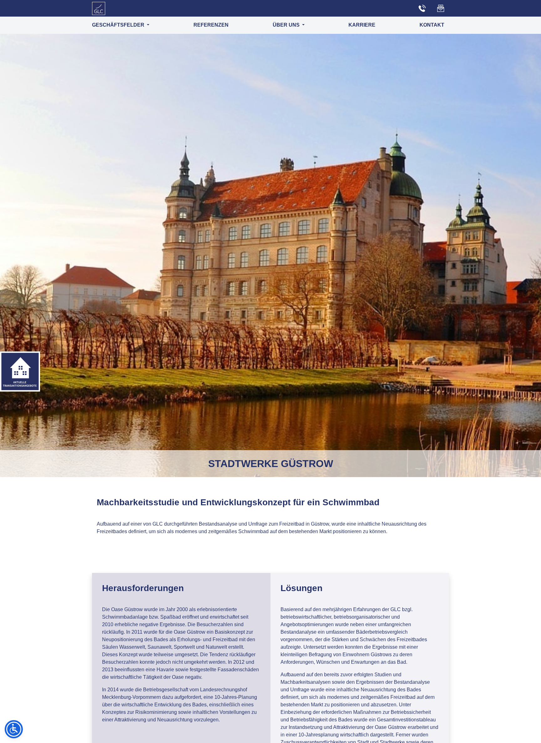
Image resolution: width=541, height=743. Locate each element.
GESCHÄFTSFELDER (119, 25)
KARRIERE (361, 25)
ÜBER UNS (287, 25)
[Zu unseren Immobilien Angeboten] (20, 371)
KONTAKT (432, 25)
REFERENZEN (211, 25)
